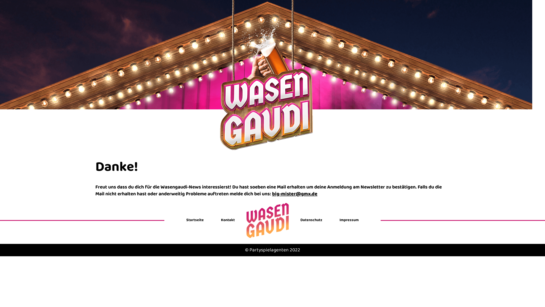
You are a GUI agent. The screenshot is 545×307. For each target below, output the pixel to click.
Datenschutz (311, 220)
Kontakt (228, 220)
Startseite (195, 220)
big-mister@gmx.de (294, 194)
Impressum (349, 220)
